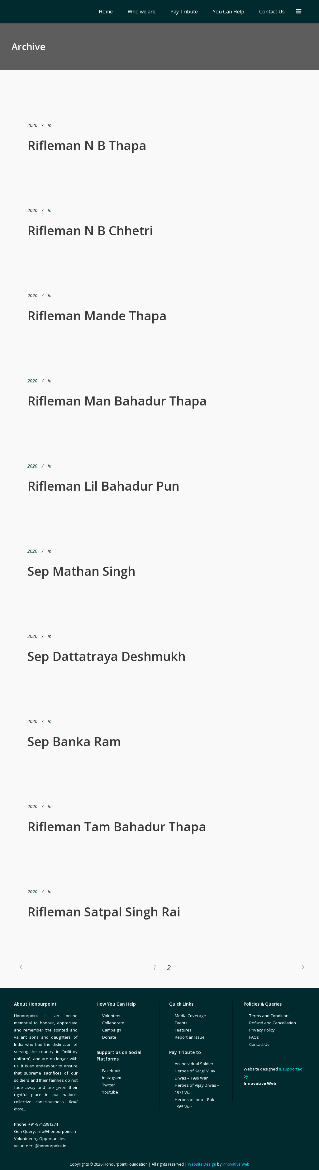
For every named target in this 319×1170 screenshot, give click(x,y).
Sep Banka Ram (74, 741)
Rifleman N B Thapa (86, 145)
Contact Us (259, 1044)
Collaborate (113, 1023)
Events (181, 1023)
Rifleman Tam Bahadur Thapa (116, 826)
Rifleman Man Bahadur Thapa (117, 400)
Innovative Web (236, 1164)
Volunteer (111, 1015)
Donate (109, 1037)
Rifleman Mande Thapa (97, 315)
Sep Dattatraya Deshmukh (106, 656)
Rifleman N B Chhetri (90, 230)
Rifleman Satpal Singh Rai (103, 911)
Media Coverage (190, 1015)
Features (183, 1030)
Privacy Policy (262, 1030)
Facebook (111, 1070)
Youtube (110, 1092)
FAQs (254, 1037)
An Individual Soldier (194, 1063)
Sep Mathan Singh (81, 571)
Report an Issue (190, 1037)
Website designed (261, 1069)
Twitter (108, 1085)
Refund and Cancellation (272, 1023)
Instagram (111, 1077)
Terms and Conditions (270, 1015)
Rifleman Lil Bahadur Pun (103, 485)
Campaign (111, 1030)
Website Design (202, 1164)
